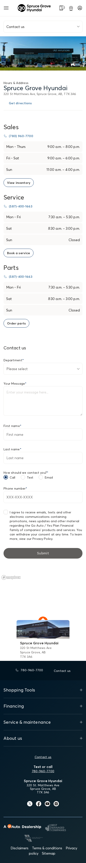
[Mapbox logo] (11, 577)
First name (12, 426)
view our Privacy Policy (35, 539)
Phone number (15, 488)
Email (49, 477)
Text (30, 477)
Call (12, 477)
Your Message (15, 383)
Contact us (43, 757)
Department (14, 360)
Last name (12, 449)
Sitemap (48, 853)
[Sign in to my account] (79, 8)
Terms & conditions (47, 848)
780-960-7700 (43, 771)
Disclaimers (19, 848)
